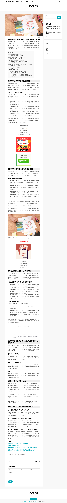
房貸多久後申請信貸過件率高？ (14, 445)
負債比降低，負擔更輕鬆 (15, 67)
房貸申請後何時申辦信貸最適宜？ (16, 54)
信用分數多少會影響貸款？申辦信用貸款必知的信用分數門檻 (21, 450)
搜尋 (46, 15)
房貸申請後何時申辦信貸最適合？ (17, 55)
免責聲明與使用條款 (11, 1)
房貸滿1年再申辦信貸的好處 (16, 58)
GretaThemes (37, 501)
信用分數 (9, 454)
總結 (12, 68)
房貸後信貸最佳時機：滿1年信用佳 (16, 60)
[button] (59, 1)
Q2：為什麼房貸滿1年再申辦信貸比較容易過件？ (20, 74)
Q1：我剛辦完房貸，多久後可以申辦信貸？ (19, 72)
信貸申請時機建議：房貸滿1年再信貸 (17, 57)
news (46, 45)
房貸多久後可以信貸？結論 (14, 69)
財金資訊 (47, 51)
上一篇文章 (10, 461)
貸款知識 (22, 1)
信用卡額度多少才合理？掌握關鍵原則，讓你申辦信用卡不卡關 (21, 449)
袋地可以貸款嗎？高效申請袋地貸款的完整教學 (53, 28)
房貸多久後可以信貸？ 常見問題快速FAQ (17, 71)
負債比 (18, 454)
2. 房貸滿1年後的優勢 (15, 62)
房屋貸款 (32, 1)
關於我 (6, 1)
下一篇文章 (37, 461)
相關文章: (13, 76)
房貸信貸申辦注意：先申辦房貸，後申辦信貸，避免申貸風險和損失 (22, 447)
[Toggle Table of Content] (32, 53)
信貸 (12, 454)
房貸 (15, 454)
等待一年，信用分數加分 (15, 65)
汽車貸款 (47, 50)
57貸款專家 (33, 6)
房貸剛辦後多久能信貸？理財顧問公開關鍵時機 (18, 443)
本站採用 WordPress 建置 (26, 501)
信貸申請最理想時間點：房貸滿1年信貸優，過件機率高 (20, 64)
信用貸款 (27, 1)
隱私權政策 (17, 1)
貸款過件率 (22, 454)
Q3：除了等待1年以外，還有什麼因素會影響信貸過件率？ (22, 75)
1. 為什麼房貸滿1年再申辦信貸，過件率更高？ (19, 61)
